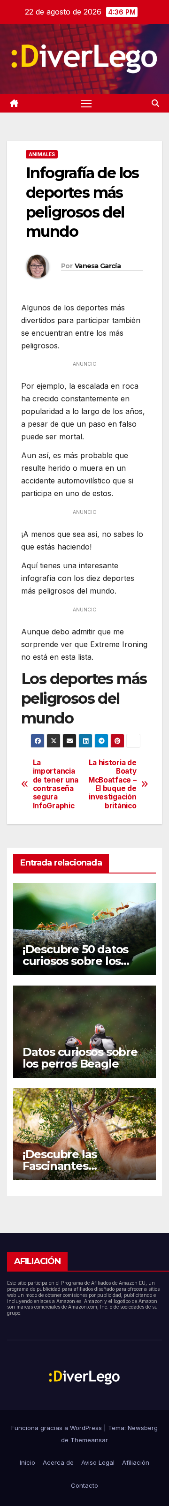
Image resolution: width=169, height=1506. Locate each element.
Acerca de (58, 1462)
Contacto (84, 1485)
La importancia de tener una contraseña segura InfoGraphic (55, 784)
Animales (42, 154)
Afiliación (135, 1462)
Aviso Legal (98, 1462)
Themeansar (89, 1440)
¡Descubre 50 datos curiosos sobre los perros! (75, 960)
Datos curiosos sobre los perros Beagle (80, 1057)
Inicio (27, 1462)
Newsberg (143, 1427)
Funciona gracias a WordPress (57, 1427)
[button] (155, 103)
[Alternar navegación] (86, 103)
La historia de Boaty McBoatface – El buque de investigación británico (112, 784)
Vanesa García (98, 266)
